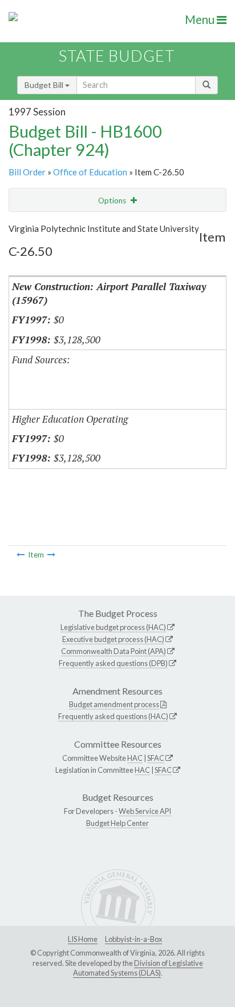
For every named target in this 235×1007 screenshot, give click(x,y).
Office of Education (90, 172)
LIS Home (83, 939)
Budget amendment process (114, 704)
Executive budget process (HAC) (113, 639)
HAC (135, 758)
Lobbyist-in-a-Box (133, 939)
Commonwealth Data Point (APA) (113, 651)
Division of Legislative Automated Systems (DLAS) (138, 968)
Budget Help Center (117, 823)
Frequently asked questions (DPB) (113, 663)
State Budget (117, 55)
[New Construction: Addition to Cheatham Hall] (21, 554)
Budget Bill (45, 85)
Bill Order (27, 172)
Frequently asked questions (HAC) (113, 716)
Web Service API (145, 811)
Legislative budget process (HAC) (113, 627)
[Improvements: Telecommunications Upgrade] (51, 554)
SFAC (155, 758)
